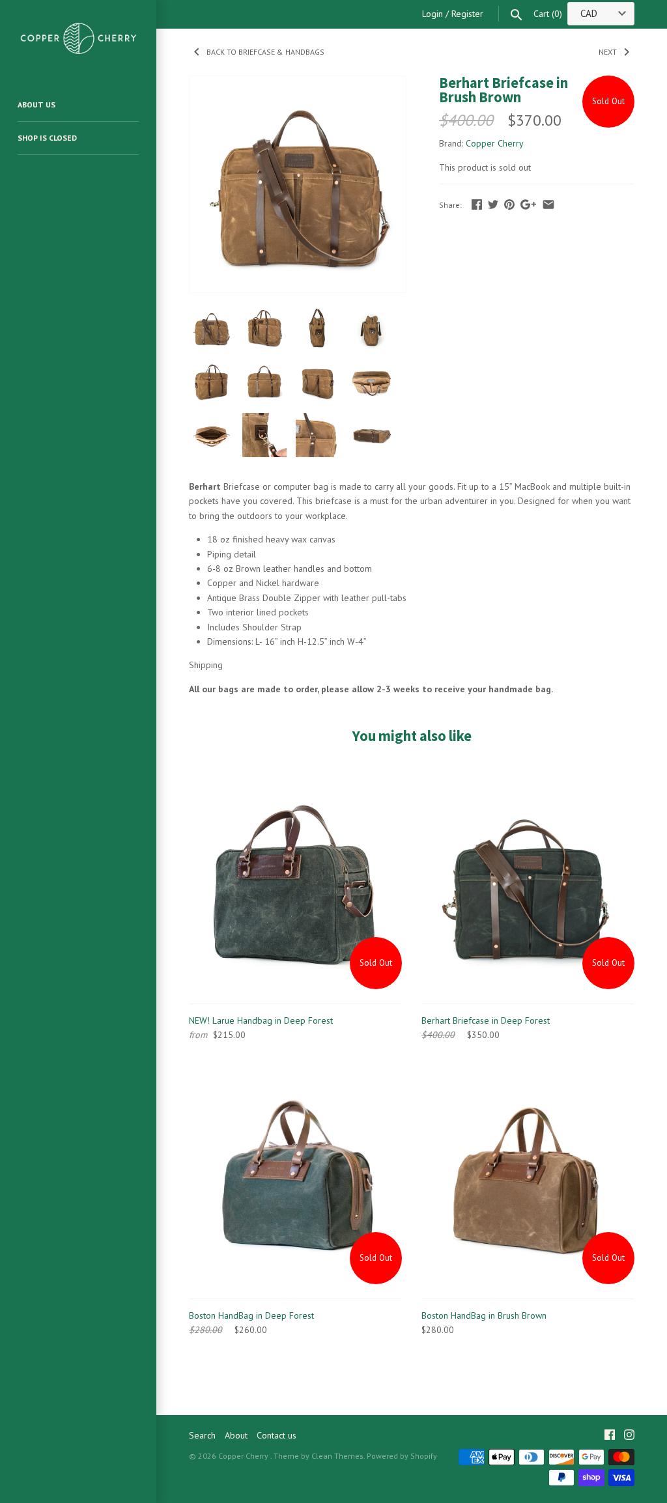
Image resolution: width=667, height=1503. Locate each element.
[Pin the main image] (509, 204)
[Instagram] (629, 1435)
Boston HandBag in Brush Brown (483, 1315)
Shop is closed (47, 138)
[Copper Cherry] (78, 38)
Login (432, 14)
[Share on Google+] (528, 204)
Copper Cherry (495, 143)
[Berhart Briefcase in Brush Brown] (298, 83)
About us (36, 104)
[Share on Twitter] (493, 204)
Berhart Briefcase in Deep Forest (485, 1020)
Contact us (276, 1435)
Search (202, 1435)
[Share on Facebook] (477, 204)
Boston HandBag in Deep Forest (251, 1315)
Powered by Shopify (402, 1456)
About (236, 1435)
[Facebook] (609, 1435)
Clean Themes (337, 1456)
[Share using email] (548, 204)
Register (467, 14)
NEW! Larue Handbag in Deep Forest (261, 1020)
